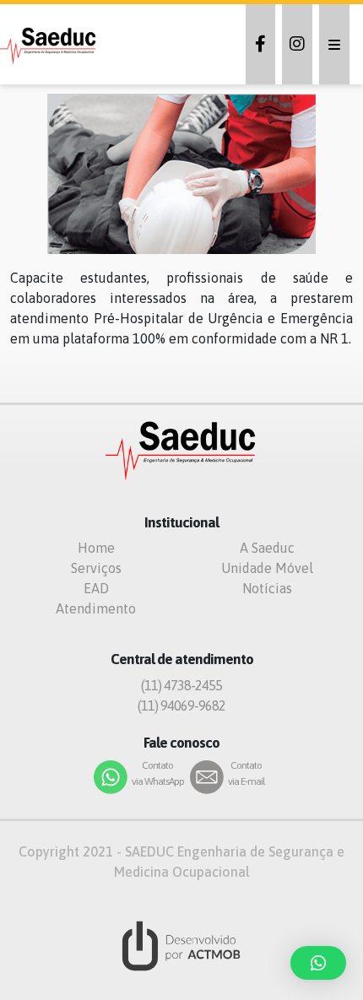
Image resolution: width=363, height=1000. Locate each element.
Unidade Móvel (267, 568)
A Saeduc (267, 547)
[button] (318, 963)
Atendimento (96, 608)
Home (96, 547)
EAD (96, 588)
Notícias (267, 588)
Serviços (96, 568)
